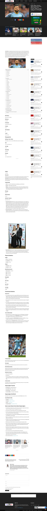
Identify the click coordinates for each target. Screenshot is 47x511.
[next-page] (41, 26)
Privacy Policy (35, 510)
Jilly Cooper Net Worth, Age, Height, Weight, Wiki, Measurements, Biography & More (37, 123)
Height (7, 92)
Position (8, 74)
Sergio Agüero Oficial (14, 403)
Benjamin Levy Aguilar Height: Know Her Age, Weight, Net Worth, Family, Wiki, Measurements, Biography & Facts (38, 34)
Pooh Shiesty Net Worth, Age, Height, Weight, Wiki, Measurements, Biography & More (37, 116)
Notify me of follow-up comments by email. (9, 488)
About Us (24, 510)
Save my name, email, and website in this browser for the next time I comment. (13, 487)
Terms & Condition (40, 510)
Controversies (8, 107)
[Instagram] (33, 505)
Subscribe (40, 43)
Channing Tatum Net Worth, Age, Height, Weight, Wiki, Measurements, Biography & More (38, 131)
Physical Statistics (8, 91)
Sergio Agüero (11, 399)
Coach (8, 76)
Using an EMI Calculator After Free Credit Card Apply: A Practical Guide (37, 77)
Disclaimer (32, 510)
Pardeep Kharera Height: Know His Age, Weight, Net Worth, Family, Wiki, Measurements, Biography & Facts (23, 34)
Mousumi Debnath (32, 94)
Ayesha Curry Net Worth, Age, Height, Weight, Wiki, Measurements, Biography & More (37, 139)
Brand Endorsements (9, 105)
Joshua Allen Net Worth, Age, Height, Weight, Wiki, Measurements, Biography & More (37, 164)
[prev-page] (40, 26)
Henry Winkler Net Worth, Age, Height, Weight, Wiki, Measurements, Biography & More (37, 156)
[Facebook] (15, 20)
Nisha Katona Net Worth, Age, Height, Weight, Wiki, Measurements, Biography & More (37, 148)
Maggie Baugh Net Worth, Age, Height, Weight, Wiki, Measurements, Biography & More (37, 172)
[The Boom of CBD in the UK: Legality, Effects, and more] (32, 70)
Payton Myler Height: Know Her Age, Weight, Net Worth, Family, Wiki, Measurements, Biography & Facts (31, 34)
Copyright (30, 510)
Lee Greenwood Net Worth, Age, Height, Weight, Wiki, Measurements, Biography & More (37, 84)
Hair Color (8, 96)
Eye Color (8, 97)
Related (8, 112)
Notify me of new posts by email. (8, 489)
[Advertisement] (17, 45)
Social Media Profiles (9, 110)
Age (7, 80)
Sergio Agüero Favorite (8, 108)
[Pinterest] (18, 20)
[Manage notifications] (45, 509)
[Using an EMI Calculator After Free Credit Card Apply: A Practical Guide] (32, 77)
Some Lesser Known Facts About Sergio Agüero (11, 111)
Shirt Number (8, 75)
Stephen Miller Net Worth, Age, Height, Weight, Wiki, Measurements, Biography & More (37, 108)
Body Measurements (9, 94)
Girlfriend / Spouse (9, 90)
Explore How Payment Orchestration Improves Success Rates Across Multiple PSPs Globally (38, 62)
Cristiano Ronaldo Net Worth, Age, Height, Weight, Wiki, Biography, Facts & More (24, 460)
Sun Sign (8, 81)
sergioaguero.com (15, 435)
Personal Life (7, 78)
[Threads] (14, 470)
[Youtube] (38, 505)
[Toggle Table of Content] (27, 69)
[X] (17, 20)
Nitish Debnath (33, 10)
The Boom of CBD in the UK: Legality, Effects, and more (37, 70)
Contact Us (26, 510)
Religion (8, 84)
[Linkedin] (21, 20)
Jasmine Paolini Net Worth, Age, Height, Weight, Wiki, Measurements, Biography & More (8, 33)
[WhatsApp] (20, 20)
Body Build (8, 95)
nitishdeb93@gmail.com (20, 507)
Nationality (8, 82)
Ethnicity (8, 83)
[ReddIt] (23, 20)
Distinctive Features (9, 106)
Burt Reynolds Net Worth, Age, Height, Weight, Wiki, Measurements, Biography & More (37, 92)
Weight (8, 93)
